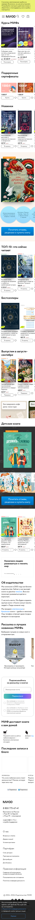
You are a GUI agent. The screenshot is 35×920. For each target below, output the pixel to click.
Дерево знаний (8, 839)
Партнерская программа (11, 856)
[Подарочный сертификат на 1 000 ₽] (9, 87)
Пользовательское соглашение (13, 877)
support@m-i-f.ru (9, 820)
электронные (17, 609)
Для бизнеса (7, 863)
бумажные (5, 611)
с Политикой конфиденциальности (14, 909)
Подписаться (17, 696)
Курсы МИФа (10, 23)
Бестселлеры (9, 298)
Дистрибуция (7, 859)
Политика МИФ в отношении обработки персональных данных (17, 711)
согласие (12, 701)
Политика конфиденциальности (14, 881)
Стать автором (7, 853)
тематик (19, 591)
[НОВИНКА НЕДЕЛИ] (18, 450)
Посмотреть (7, 62)
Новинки (7, 106)
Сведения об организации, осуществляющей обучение (12, 873)
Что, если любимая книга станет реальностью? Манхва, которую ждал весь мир (13, 780)
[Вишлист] (23, 17)
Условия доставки (9, 842)
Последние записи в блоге (14, 750)
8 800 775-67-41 (11, 808)
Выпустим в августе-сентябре (14, 353)
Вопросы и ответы (9, 836)
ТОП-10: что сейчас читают (14, 249)
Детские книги (10, 424)
